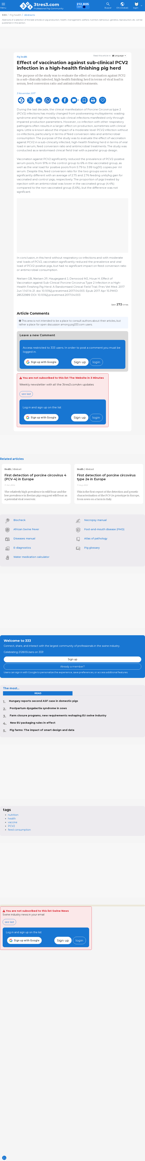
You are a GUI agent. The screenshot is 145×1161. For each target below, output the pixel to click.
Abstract (17, 469)
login (96, 362)
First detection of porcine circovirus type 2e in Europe (106, 477)
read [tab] (37, 693)
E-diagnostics (22, 547)
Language (119, 56)
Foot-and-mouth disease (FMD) (104, 529)
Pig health (22, 57)
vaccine (12, 822)
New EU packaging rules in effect (32, 722)
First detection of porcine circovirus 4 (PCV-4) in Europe (35, 477)
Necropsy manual (95, 520)
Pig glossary (92, 547)
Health (7, 469)
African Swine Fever (26, 529)
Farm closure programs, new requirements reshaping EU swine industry (58, 715)
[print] (93, 100)
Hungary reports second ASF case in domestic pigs (43, 701)
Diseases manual (24, 538)
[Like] (102, 100)
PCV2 (11, 826)
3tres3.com (46, 4)
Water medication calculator (31, 557)
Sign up (80, 362)
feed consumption (19, 829)
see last (26, 394)
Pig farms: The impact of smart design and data (42, 730)
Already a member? (72, 666)
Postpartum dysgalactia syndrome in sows (38, 708)
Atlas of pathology (95, 538)
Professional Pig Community (48, 8)
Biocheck (19, 520)
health (12, 818)
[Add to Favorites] (84, 100)
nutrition (13, 814)
